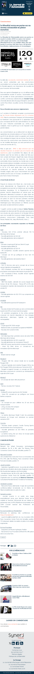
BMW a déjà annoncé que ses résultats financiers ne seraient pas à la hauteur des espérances (17, 151)
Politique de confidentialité (17, 656)
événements (29, 1)
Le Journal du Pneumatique (17, 664)
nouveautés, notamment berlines (18, 80)
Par (4, 33)
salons (3, 537)
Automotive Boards (29, 4)
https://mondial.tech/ (7, 515)
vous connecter (12, 624)
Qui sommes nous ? (17, 652)
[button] (27, 13)
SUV (32, 80)
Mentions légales (17, 654)
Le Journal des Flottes (17, 666)
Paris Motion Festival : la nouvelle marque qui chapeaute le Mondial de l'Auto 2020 (22, 576)
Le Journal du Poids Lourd (17, 668)
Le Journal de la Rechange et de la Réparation (17, 662)
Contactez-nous (17, 650)
